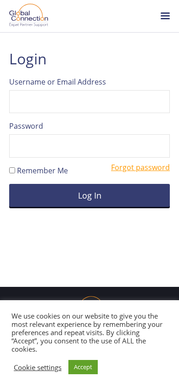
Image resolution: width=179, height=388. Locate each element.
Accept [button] (83, 367)
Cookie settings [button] (38, 367)
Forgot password (140, 167)
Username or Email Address (57, 82)
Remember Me (41, 170)
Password (26, 126)
